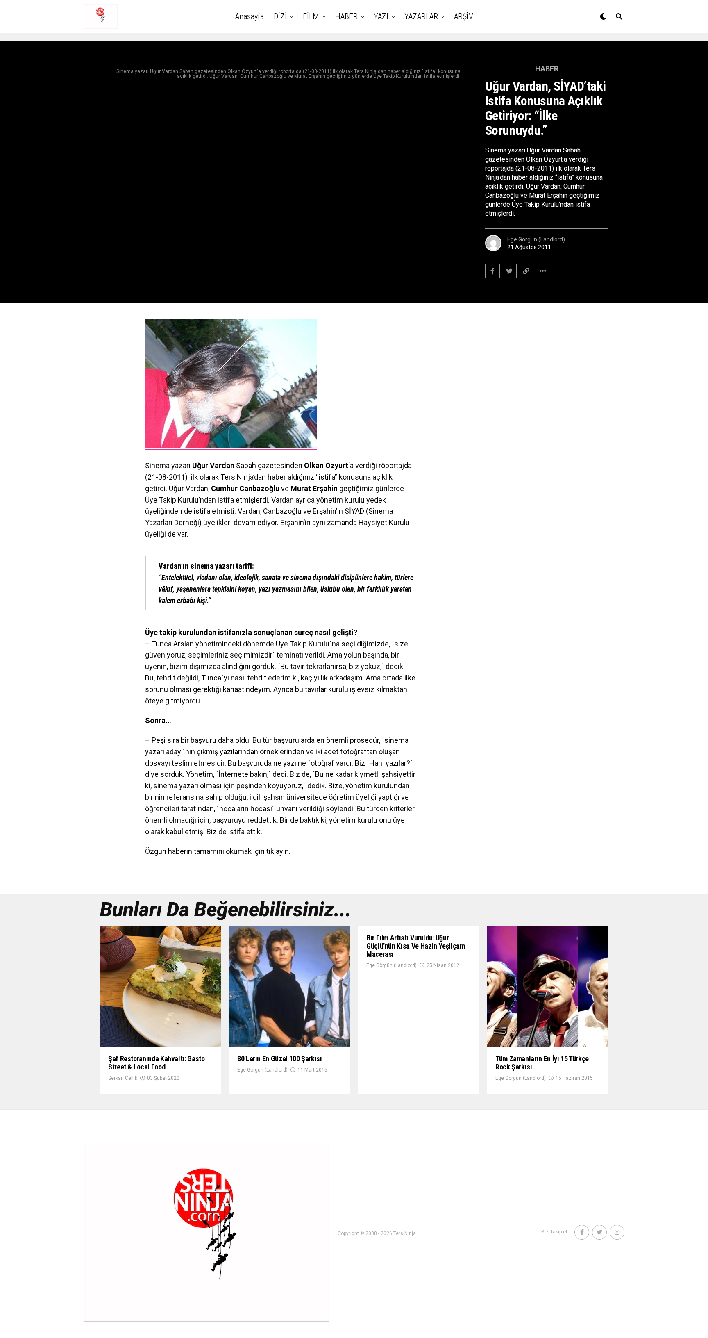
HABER (346, 16)
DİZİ (280, 16)
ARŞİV (463, 16)
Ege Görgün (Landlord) (536, 239)
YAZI (381, 16)
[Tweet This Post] (509, 271)
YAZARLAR (421, 16)
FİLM (311, 16)
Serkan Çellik (122, 1078)
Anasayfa (249, 16)
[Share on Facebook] (492, 271)
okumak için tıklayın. (258, 851)
